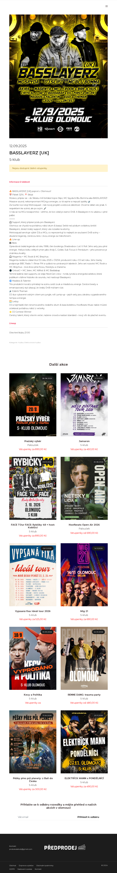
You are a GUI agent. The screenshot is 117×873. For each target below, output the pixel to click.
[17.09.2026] (32, 741)
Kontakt (38, 869)
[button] (58, 182)
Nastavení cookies (25, 869)
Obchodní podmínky (45, 865)
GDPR (12, 869)
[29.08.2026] (84, 488)
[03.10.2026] (32, 488)
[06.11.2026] (32, 574)
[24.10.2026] (84, 658)
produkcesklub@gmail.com (20, 849)
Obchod (12, 865)
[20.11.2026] (84, 741)
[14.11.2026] (84, 574)
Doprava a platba (26, 865)
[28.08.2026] (32, 404)
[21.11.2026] (84, 404)
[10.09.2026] (32, 658)
